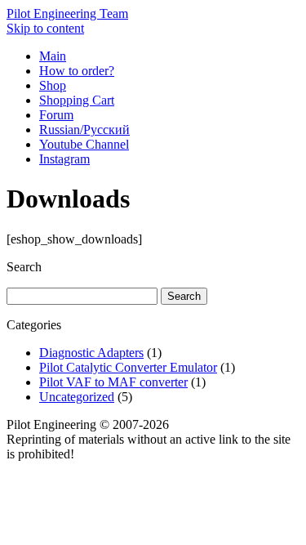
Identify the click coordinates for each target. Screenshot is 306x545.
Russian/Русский (84, 129)
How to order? (76, 71)
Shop (52, 85)
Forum (56, 115)
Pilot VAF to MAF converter (113, 382)
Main (52, 56)
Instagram (64, 159)
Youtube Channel (84, 144)
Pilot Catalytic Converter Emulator (128, 367)
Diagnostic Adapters (91, 353)
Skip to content (45, 28)
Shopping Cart (76, 100)
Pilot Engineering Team (67, 13)
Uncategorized (76, 397)
